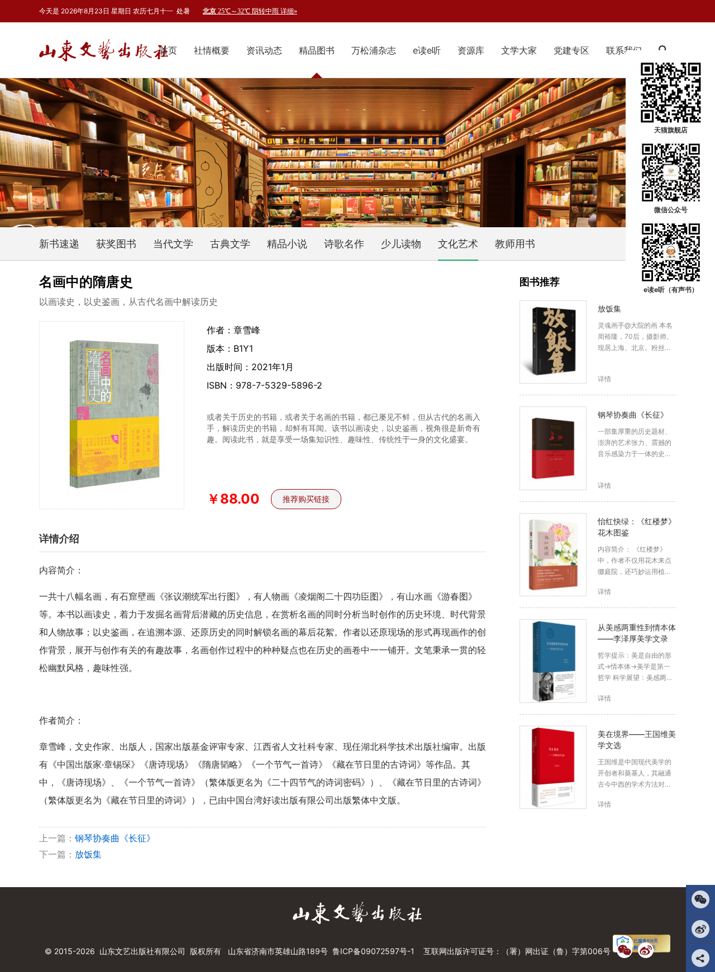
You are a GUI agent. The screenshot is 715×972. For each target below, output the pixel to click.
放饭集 (88, 854)
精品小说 (287, 244)
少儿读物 (401, 244)
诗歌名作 (344, 244)
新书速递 (59, 244)
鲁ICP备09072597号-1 (373, 951)
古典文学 (230, 244)
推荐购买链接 (306, 499)
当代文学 (173, 244)
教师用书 (515, 244)
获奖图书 (116, 244)
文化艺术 (458, 244)
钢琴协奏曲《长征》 (115, 838)
